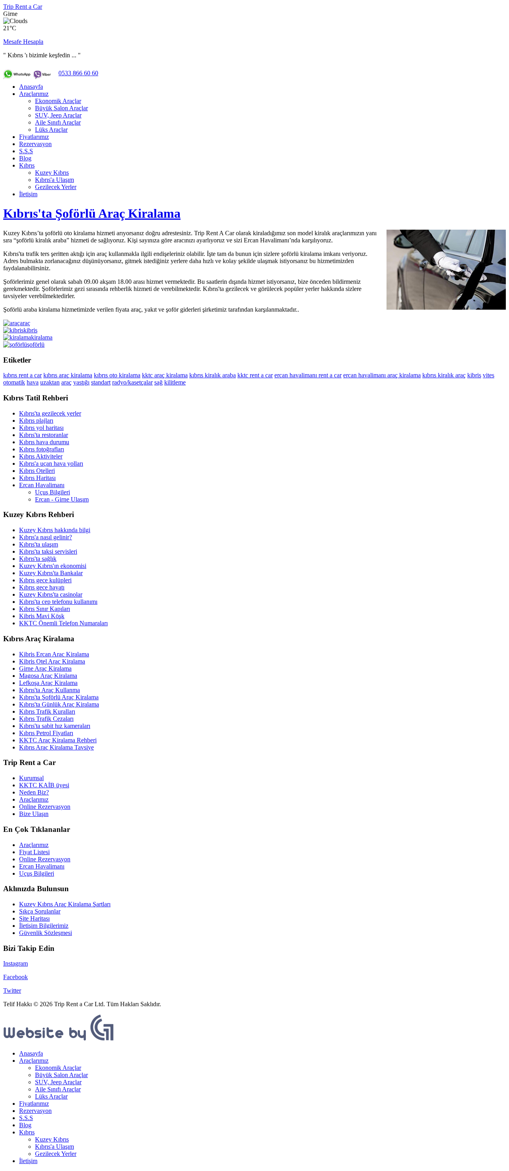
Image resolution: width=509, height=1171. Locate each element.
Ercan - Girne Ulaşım (62, 499)
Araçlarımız (34, 93)
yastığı (81, 382)
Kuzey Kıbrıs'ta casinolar (50, 594)
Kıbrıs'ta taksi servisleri (48, 551)
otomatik (14, 382)
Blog (25, 158)
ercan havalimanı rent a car (308, 375)
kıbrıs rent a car (22, 375)
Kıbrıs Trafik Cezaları (46, 718)
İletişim (28, 194)
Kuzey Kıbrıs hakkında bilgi (54, 530)
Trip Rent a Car (22, 6)
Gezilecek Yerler (55, 186)
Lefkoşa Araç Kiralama (48, 682)
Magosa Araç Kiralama (48, 675)
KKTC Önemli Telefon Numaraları (63, 623)
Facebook (15, 977)
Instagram (15, 963)
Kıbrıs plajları (36, 420)
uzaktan (50, 382)
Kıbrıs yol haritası (41, 427)
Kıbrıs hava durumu (44, 442)
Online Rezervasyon (44, 806)
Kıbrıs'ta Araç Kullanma (49, 690)
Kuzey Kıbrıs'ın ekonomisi (52, 565)
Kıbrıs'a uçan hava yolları (51, 463)
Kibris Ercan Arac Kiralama (54, 654)
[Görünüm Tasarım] (59, 1039)
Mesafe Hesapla (23, 41)
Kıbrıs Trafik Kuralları (47, 711)
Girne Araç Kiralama (45, 668)
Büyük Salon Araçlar (61, 108)
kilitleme (175, 382)
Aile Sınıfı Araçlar (58, 122)
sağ (158, 382)
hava (33, 382)
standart (101, 382)
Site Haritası (34, 918)
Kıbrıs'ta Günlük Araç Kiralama (59, 704)
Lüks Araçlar (51, 129)
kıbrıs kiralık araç (444, 375)
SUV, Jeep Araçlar (58, 115)
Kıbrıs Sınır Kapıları (44, 608)
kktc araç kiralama (165, 375)
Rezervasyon (35, 144)
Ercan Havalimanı (41, 485)
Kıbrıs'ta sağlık (37, 558)
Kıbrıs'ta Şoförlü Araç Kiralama (92, 213)
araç (66, 382)
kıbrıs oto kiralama (117, 375)
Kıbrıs (27, 165)
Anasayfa (31, 86)
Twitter (12, 990)
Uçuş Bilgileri (52, 492)
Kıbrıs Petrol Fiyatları (46, 733)
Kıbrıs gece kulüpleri (45, 580)
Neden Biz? (34, 792)
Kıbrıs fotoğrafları (41, 449)
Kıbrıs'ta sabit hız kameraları (54, 725)
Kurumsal (31, 778)
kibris (474, 375)
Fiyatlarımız (34, 136)
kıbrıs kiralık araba (212, 375)
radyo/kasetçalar (132, 382)
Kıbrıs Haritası (37, 477)
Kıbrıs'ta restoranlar (43, 434)
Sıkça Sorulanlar (39, 911)
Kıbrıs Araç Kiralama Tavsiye (56, 747)
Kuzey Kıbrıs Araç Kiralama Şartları (65, 904)
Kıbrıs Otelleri (37, 470)
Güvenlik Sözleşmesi (45, 932)
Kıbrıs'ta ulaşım (38, 544)
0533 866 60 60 (78, 73)
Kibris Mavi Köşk (41, 616)
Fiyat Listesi (34, 852)
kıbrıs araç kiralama (67, 375)
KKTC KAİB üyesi (44, 785)
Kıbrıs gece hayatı (41, 587)
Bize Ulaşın (34, 813)
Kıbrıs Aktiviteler (40, 456)
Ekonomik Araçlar (58, 101)
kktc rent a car (255, 375)
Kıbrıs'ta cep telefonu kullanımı (58, 601)
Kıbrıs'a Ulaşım (54, 179)
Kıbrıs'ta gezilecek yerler (50, 413)
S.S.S (26, 151)
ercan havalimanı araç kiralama (382, 375)
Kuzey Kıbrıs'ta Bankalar (51, 573)
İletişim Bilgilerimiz (43, 925)
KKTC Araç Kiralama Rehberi (58, 740)
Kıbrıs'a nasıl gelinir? (45, 537)
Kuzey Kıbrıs (52, 172)
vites (488, 375)
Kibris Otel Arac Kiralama (52, 661)
